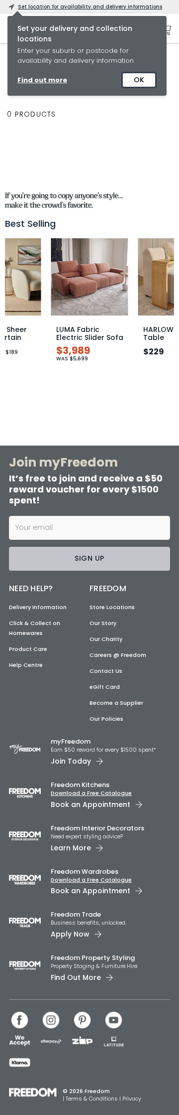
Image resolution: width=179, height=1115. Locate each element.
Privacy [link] (131, 1099)
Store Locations (112, 607)
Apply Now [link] (70, 934)
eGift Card (105, 687)
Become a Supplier (116, 703)
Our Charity (106, 639)
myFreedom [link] (70, 741)
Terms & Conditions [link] (92, 1099)
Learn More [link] (71, 848)
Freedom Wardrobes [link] (84, 871)
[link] (89, 198)
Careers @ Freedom (118, 655)
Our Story (103, 623)
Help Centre (26, 665)
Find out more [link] (42, 80)
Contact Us (106, 671)
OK (139, 80)
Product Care (28, 649)
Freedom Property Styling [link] (93, 957)
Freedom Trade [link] (76, 914)
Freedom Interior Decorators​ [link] (97, 828)
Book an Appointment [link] (90, 804)
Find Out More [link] (76, 977)
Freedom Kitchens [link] (80, 785)
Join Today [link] (71, 761)
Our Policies (106, 719)
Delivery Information (38, 607)
